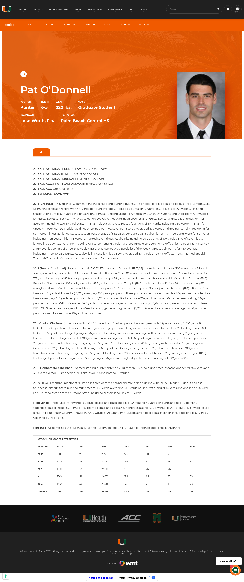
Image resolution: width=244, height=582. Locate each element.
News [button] (107, 24)
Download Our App (122, 553)
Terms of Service (180, 551)
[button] (228, 9)
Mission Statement (138, 551)
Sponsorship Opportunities (207, 551)
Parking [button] (50, 24)
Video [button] (143, 9)
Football (9, 24)
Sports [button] (23, 9)
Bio (41, 152)
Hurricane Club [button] (58, 9)
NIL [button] (131, 9)
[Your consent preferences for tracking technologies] (6, 576)
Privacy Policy (159, 551)
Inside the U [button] (95, 9)
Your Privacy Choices (133, 577)
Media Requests (116, 551)
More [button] (142, 24)
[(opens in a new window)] (60, 518)
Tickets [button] (38, 9)
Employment (82, 551)
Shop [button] (78, 9)
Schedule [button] (70, 24)
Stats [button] (123, 24)
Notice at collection (101, 577)
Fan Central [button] (115, 9)
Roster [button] (90, 24)
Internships (98, 551)
